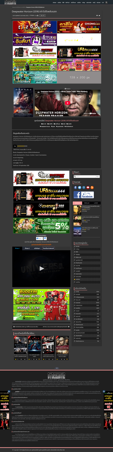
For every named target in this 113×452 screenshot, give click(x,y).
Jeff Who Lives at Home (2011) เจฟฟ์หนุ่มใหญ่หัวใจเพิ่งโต (55, 326)
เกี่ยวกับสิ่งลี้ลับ (79, 327)
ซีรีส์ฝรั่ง (78, 254)
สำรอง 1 (17, 248)
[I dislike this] (45, 238)
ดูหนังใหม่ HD (79, 260)
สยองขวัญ (78, 322)
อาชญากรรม (79, 305)
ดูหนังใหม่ (17, 391)
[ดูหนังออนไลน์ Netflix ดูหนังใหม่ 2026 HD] (10, 3)
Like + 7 (41, 238)
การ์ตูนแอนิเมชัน (80, 297)
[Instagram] (83, 187)
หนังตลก (98, 2)
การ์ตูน (83, 2)
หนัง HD (42, 15)
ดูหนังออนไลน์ (60, 126)
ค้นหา (97, 176)
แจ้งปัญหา (37, 248)
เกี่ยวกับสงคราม (80, 341)
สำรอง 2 (27, 248)
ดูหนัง (53, 126)
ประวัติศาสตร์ (79, 319)
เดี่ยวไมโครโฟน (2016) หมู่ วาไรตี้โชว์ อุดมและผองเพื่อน (26, 326)
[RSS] (92, 187)
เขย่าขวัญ (78, 338)
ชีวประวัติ (78, 300)
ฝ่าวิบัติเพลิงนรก (69, 126)
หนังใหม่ (59, 2)
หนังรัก (77, 330)
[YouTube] (87, 187)
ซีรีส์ (63, 2)
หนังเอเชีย (78, 276)
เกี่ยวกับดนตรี (79, 324)
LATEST (96, 203)
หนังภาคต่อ (88, 2)
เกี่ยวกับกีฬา (79, 335)
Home (13, 7)
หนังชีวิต (23, 7)
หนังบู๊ (94, 2)
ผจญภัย (78, 294)
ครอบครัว (78, 313)
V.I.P (103, 2)
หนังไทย (79, 2)
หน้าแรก (54, 2)
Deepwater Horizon (45, 126)
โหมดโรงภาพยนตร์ (48, 248)
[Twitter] (79, 187)
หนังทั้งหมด (73, 2)
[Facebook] (75, 187)
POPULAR (86, 203)
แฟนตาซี (78, 316)
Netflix (67, 2)
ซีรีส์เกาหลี (78, 257)
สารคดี (77, 311)
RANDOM (77, 203)
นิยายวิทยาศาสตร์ (80, 333)
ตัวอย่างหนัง (79, 262)
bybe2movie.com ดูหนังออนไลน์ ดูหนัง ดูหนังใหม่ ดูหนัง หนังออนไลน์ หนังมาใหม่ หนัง (43, 450)
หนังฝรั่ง (70, 123)
